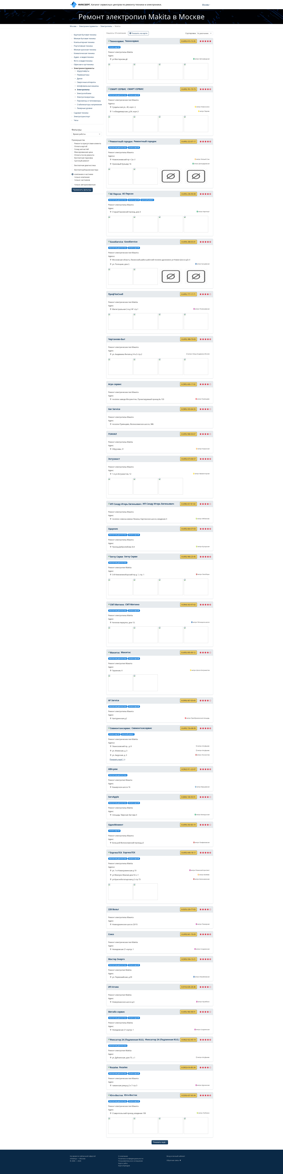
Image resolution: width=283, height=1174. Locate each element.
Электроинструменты (88, 26)
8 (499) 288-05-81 (189, 242)
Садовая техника (80, 113)
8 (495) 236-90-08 (189, 194)
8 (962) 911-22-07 (189, 769)
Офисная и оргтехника (83, 64)
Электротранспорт (81, 116)
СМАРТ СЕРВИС (135, 89)
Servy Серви (130, 556)
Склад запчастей (81, 149)
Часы (75, 120)
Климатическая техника (84, 53)
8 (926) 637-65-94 (189, 1095)
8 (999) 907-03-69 (188, 700)
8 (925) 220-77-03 (188, 909)
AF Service (113, 700)
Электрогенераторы (85, 97)
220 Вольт (113, 909)
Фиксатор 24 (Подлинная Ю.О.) (162, 1039)
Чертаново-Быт (116, 339)
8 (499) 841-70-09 (189, 934)
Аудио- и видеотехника (83, 57)
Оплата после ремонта (84, 155)
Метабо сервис (116, 1011)
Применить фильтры (82, 190)
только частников (82, 180)
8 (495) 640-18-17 (189, 852)
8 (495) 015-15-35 (188, 41)
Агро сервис (114, 384)
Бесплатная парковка (83, 158)
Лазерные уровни (84, 108)
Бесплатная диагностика (85, 165)
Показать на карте (139, 33)
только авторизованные (85, 184)
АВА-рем (113, 769)
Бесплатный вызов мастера (86, 170)
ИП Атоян (113, 986)
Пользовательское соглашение (130, 1161)
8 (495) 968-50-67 (188, 434)
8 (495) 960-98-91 (188, 1012)
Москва (205, 4)
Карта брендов (124, 1166)
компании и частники (83, 174)
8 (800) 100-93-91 (188, 797)
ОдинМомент (115, 824)
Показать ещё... (160, 1142)
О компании (123, 1156)
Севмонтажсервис (141, 728)
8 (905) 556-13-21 (189, 959)
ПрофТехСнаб (115, 294)
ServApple (113, 796)
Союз (111, 934)
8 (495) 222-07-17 (189, 141)
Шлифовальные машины (88, 86)
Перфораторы (83, 75)
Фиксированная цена (83, 152)
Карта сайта (122, 1163)
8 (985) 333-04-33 (188, 409)
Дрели (79, 78)
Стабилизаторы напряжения (89, 104)
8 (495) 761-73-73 (189, 89)
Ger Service (114, 409)
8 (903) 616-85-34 (188, 1067)
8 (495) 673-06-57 (189, 459)
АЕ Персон (127, 193)
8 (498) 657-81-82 (188, 504)
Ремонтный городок (144, 141)
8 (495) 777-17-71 (188, 294)
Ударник (113, 528)
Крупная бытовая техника (84, 35)
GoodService (130, 241)
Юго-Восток (130, 1095)
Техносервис (131, 40)
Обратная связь (173, 1160)
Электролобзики (84, 93)
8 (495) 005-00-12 (188, 652)
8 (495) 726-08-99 (189, 728)
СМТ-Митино (132, 604)
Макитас (125, 652)
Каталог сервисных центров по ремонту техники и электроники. (120, 4)
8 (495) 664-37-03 (189, 529)
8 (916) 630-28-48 (188, 987)
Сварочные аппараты (86, 82)
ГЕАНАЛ (112, 433)
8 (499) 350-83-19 (188, 825)
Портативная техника (83, 46)
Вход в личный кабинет (176, 1156)
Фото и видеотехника (82, 61)
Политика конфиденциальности (130, 1159)
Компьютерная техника (83, 42)
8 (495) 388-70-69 (189, 339)
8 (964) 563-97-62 (189, 604)
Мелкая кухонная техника (84, 49)
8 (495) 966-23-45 (189, 556)
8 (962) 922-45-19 (189, 1039)
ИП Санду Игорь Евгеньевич (158, 503)
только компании (82, 177)
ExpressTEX (129, 852)
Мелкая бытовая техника (84, 38)
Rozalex (123, 1067)
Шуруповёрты (83, 71)
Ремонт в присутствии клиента (87, 143)
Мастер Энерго (116, 959)
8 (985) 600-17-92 (188, 384)
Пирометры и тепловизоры (89, 101)
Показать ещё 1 (117, 759)
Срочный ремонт (81, 161)
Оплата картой (80, 146)
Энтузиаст (114, 458)
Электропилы (106, 26)
